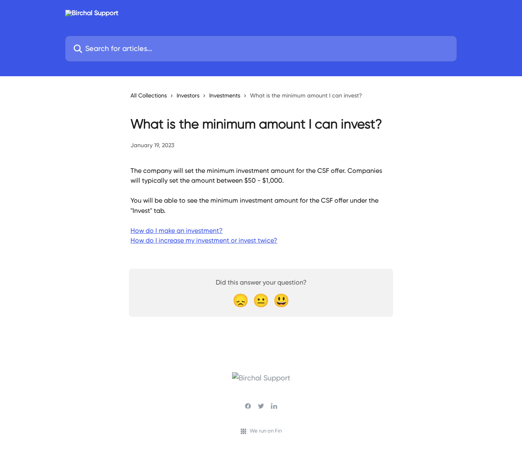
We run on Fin (266, 431)
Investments (224, 95)
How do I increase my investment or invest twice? (203, 240)
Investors (188, 95)
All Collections (148, 95)
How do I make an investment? (176, 230)
